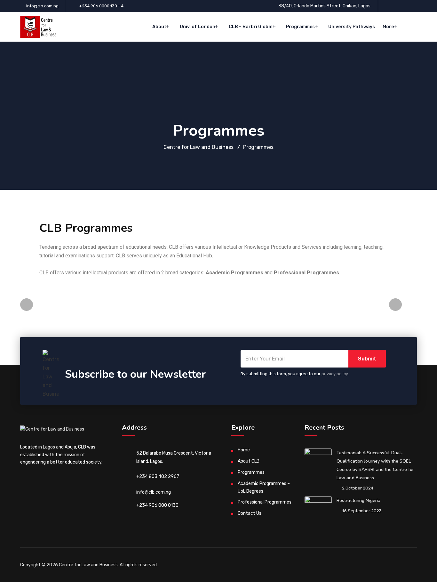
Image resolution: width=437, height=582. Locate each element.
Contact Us (249, 513)
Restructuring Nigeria (358, 500)
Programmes (300, 26)
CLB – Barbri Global (251, 26)
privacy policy (335, 373)
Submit (367, 359)
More (388, 26)
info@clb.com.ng (42, 6)
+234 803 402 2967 (157, 476)
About (159, 26)
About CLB (248, 461)
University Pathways (351, 26)
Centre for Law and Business (88, 565)
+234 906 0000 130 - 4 (101, 6)
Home (244, 450)
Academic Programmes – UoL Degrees (264, 487)
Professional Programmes (264, 502)
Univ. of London (197, 26)
